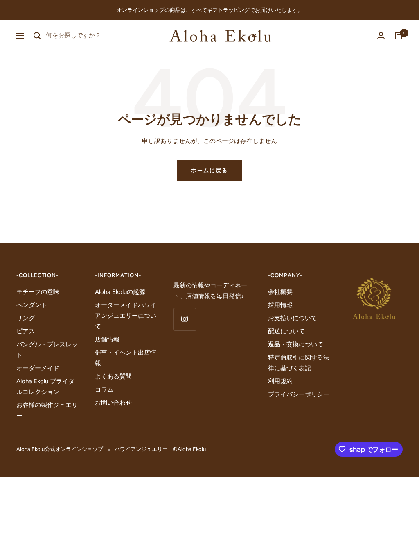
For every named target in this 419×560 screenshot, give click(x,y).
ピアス (25, 331)
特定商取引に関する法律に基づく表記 (298, 363)
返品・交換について (295, 344)
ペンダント (31, 305)
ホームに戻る (209, 170)
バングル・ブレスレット (47, 350)
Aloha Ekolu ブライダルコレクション (45, 387)
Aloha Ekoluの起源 (120, 292)
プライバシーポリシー (298, 394)
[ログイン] (381, 35)
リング (25, 318)
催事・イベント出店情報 (125, 358)
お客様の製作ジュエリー (47, 410)
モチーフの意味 (37, 292)
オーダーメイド (37, 368)
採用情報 (280, 305)
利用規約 (280, 381)
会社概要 (280, 292)
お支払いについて (292, 318)
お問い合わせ (113, 402)
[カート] (398, 35)
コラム (104, 389)
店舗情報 (107, 339)
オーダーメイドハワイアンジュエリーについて (125, 315)
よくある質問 (113, 376)
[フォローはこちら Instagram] (184, 319)
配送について (286, 331)
